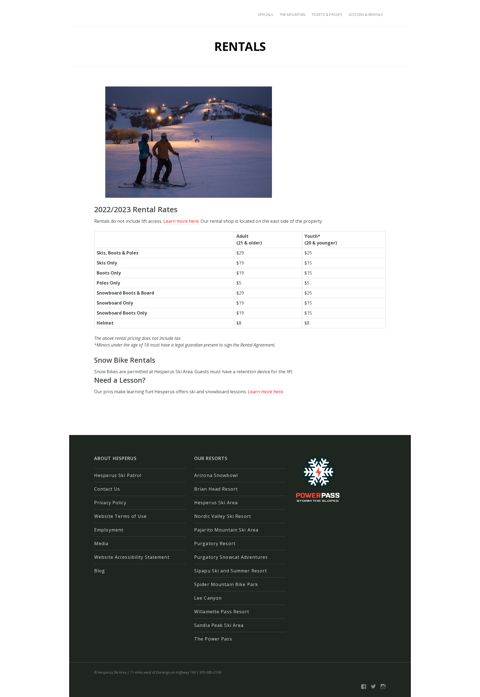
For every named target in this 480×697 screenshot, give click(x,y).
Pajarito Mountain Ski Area (226, 530)
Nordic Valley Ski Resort (222, 516)
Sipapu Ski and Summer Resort (230, 571)
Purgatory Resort (215, 543)
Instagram (383, 686)
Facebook (363, 686)
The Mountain (292, 14)
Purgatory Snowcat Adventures (231, 557)
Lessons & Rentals (366, 14)
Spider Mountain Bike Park (226, 584)
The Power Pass (213, 639)
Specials (265, 14)
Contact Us (107, 489)
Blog (99, 571)
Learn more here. (181, 221)
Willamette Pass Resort (221, 612)
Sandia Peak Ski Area (219, 625)
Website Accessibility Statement (131, 557)
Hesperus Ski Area (216, 503)
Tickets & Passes (327, 14)
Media (101, 543)
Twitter (373, 686)
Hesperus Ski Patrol (117, 475)
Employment (108, 530)
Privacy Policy (110, 503)
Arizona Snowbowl (216, 475)
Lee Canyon (208, 598)
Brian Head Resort (216, 489)
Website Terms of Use (120, 516)
